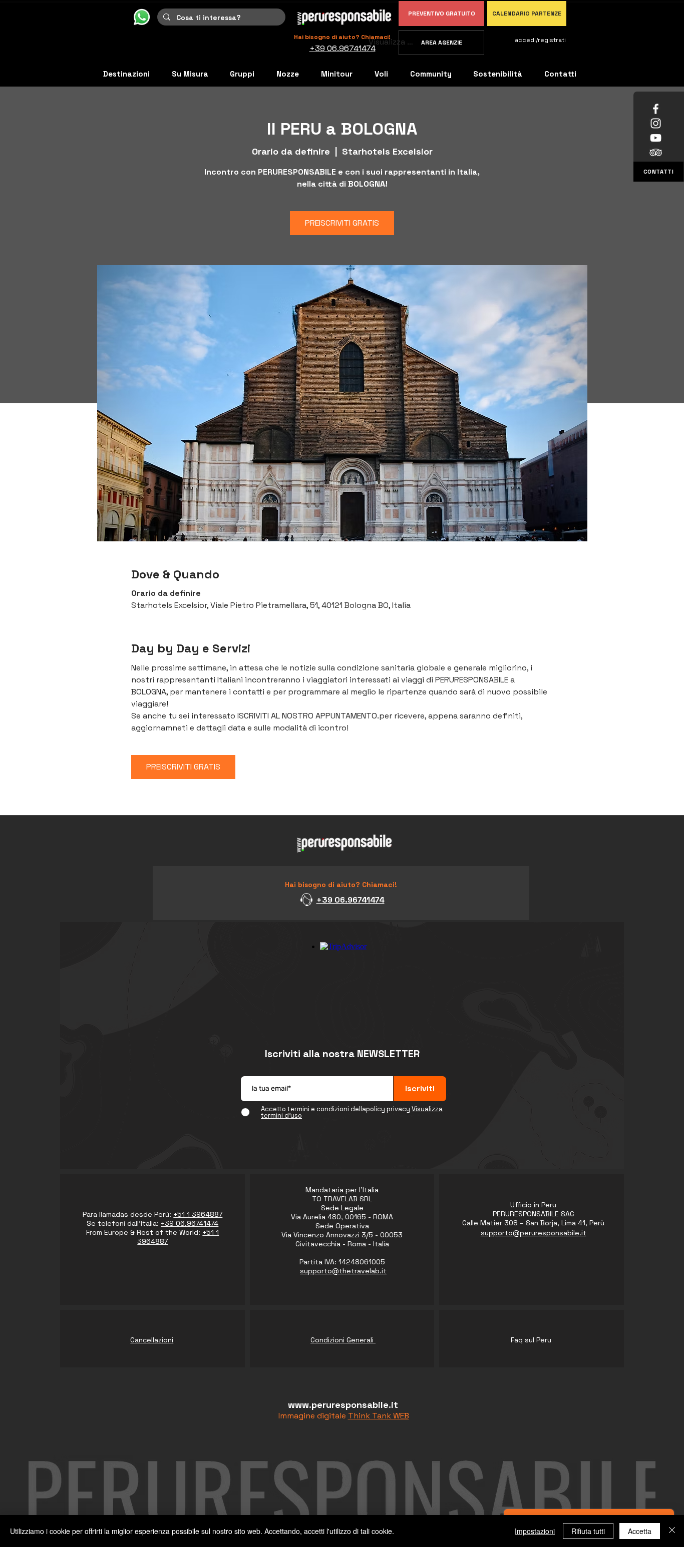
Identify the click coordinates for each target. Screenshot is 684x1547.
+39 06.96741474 (350, 900)
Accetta (639, 1531)
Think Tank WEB (378, 1415)
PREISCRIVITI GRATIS (342, 223)
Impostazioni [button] (535, 1531)
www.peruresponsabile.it (343, 1404)
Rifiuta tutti (588, 1531)
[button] (431, 74)
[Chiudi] (672, 1531)
